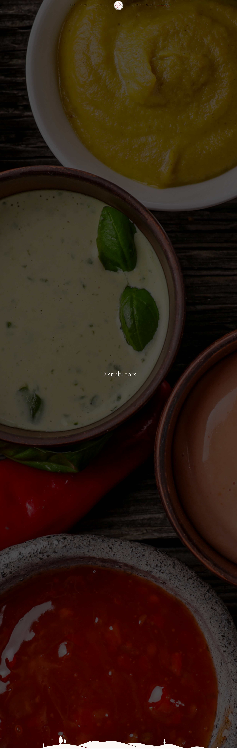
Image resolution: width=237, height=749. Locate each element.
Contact (149, 5)
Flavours (98, 5)
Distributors (163, 5)
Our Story (85, 5)
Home (73, 5)
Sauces (137, 5)
